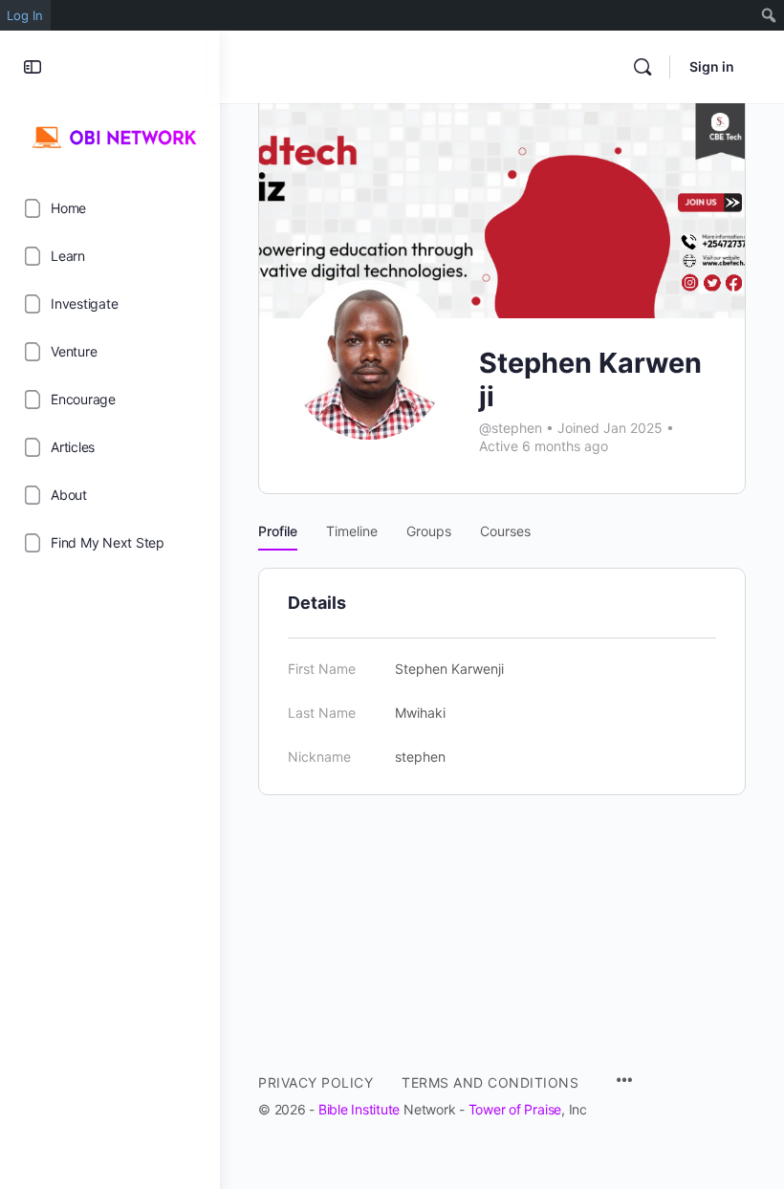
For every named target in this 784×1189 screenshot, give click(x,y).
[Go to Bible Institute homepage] (110, 134)
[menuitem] (769, 15)
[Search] (642, 66)
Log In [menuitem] (25, 15)
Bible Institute (359, 1109)
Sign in (711, 66)
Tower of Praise (514, 1109)
